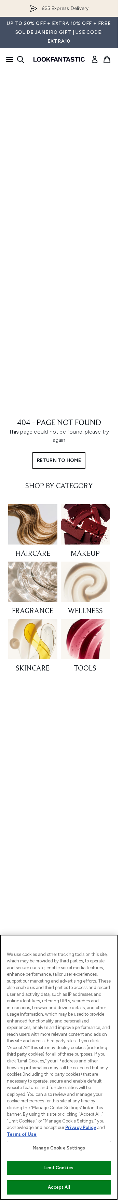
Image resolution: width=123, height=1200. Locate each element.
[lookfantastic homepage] (59, 59)
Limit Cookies (58, 1167)
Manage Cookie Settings (59, 1147)
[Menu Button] (7, 59)
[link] (94, 59)
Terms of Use (22, 1134)
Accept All (59, 1187)
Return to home (59, 460)
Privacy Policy (80, 1127)
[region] (59, 1067)
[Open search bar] (20, 59)
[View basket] (106, 59)
